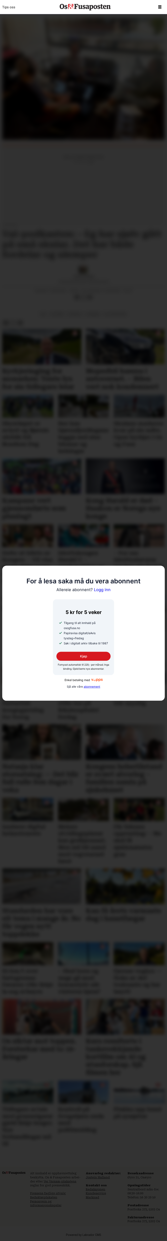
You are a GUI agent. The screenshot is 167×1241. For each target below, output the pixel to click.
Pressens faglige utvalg (48, 1193)
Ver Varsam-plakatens (60, 1181)
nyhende (93, 314)
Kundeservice (96, 1193)
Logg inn (83, 589)
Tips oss (8, 7)
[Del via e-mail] (90, 297)
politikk (57, 314)
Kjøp (83, 656)
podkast (75, 314)
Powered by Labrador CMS (83, 1235)
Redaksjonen (95, 1189)
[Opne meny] (160, 7)
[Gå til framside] (85, 7)
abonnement (92, 686)
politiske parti (115, 314)
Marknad (92, 1197)
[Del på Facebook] (77, 297)
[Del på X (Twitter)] (83, 297)
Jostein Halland (98, 1177)
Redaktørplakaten (43, 1197)
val (43, 314)
